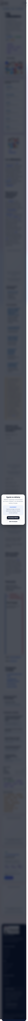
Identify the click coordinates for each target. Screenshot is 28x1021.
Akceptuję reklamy (13, 517)
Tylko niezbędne (13, 521)
